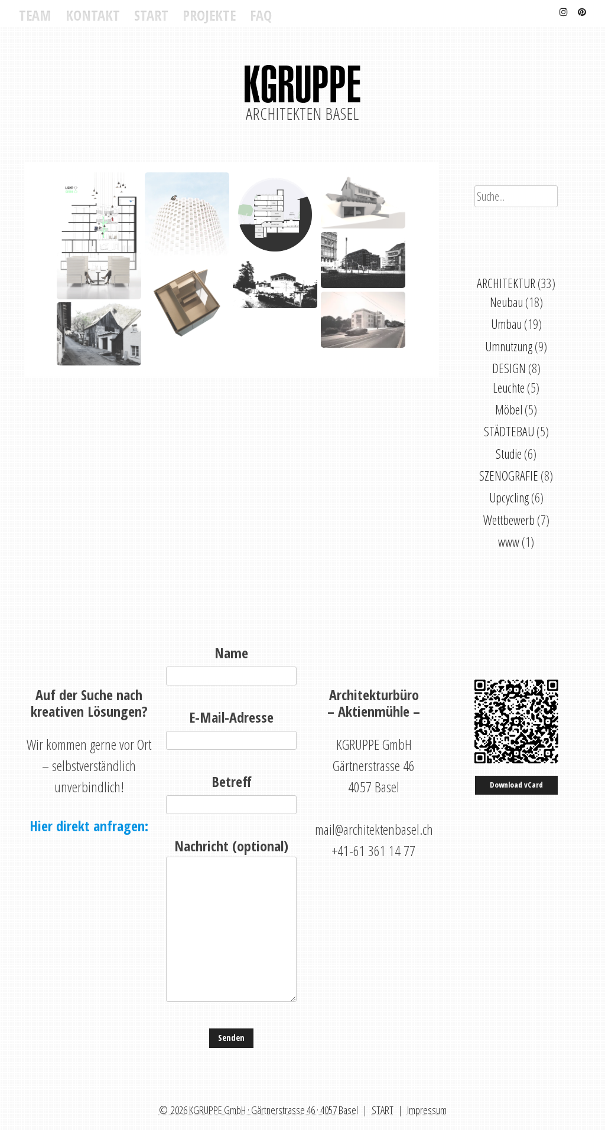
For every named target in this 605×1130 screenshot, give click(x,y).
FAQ (261, 15)
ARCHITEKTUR (506, 283)
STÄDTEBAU (509, 431)
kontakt (93, 15)
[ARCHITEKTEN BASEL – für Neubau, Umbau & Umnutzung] (302, 91)
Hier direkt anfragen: (89, 826)
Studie (509, 453)
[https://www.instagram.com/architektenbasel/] (563, 10)
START (382, 1110)
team (35, 15)
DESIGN (509, 368)
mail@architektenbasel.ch (374, 829)
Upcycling (509, 497)
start (151, 15)
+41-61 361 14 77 (373, 850)
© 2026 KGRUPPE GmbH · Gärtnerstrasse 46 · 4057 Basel (258, 1110)
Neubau (506, 302)
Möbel (508, 409)
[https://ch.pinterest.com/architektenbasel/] (582, 10)
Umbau (506, 323)
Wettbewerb (509, 519)
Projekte (209, 15)
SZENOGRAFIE (508, 475)
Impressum (427, 1110)
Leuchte (509, 387)
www (508, 541)
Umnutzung (508, 346)
